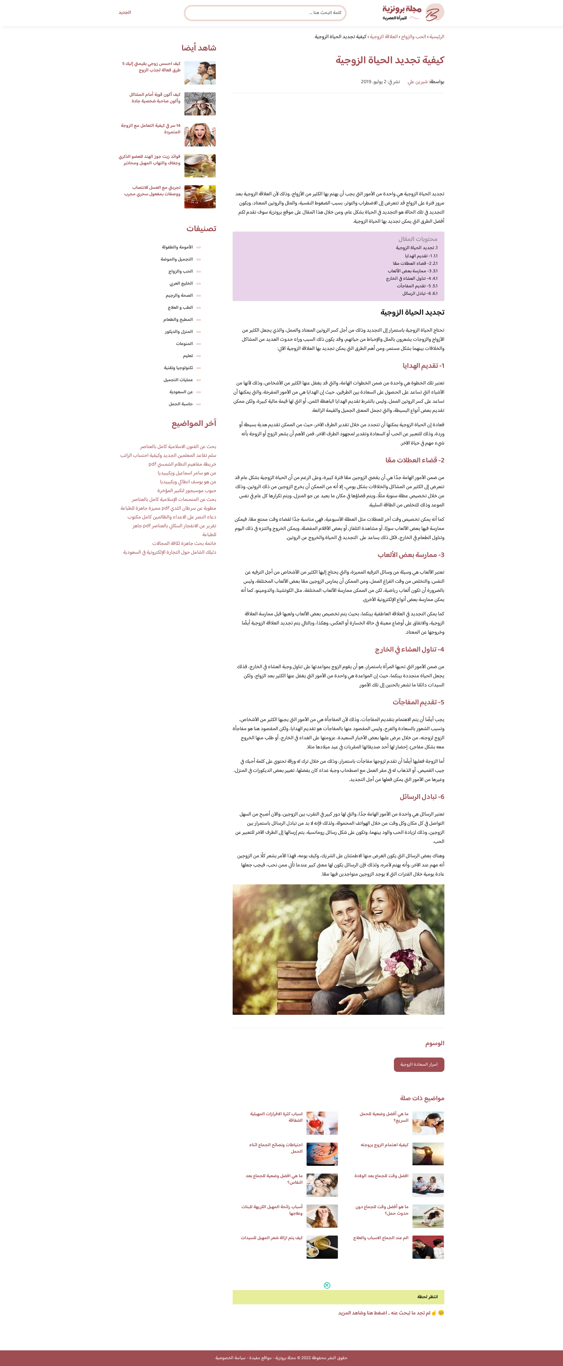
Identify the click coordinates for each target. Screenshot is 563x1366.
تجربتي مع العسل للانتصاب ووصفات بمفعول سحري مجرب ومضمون (152, 194)
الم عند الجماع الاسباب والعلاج (381, 1238)
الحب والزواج (180, 272)
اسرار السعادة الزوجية (419, 1065)
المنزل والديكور (179, 332)
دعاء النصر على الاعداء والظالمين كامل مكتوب (171, 517)
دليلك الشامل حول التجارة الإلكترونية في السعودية (169, 552)
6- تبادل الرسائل (416, 294)
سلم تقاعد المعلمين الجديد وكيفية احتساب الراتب (168, 455)
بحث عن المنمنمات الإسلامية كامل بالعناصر (174, 499)
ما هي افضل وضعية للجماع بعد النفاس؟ (274, 1179)
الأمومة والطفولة (177, 247)
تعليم (188, 356)
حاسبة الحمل (181, 404)
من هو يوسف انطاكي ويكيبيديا (188, 482)
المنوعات (184, 344)
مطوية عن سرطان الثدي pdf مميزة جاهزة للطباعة (168, 508)
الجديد (125, 13)
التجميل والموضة (177, 259)
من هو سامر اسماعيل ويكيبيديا (187, 473)
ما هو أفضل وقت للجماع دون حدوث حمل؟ (382, 1210)
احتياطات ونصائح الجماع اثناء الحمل (276, 1148)
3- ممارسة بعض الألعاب (409, 271)
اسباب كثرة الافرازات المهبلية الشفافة (276, 1117)
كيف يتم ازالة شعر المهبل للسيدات (272, 1238)
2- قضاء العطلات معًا (412, 264)
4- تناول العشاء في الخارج (408, 279)
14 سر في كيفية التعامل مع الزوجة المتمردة (150, 129)
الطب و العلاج (180, 308)
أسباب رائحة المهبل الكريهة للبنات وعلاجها (272, 1210)
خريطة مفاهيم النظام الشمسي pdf (182, 464)
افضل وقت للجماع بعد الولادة (381, 1176)
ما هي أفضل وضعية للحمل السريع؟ (384, 1117)
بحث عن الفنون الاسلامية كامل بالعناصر (178, 447)
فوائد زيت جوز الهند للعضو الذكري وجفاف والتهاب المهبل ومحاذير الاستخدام (149, 163)
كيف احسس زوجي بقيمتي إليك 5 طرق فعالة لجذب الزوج (151, 67)
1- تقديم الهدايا (418, 256)
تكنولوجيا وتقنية (178, 368)
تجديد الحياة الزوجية (415, 248)
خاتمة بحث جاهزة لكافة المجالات (184, 543)
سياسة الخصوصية (230, 1358)
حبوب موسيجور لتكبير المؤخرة (186, 491)
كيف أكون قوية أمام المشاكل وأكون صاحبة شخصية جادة (154, 98)
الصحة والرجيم (179, 296)
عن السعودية (181, 392)
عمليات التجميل (178, 380)
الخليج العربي (181, 284)
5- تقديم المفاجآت (414, 286)
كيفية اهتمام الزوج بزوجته (385, 1145)
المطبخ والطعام (178, 320)
